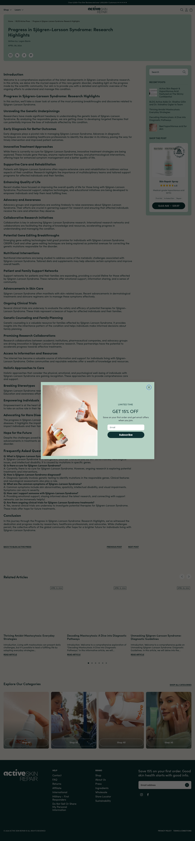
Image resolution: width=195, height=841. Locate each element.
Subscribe (126, 435)
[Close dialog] (148, 387)
